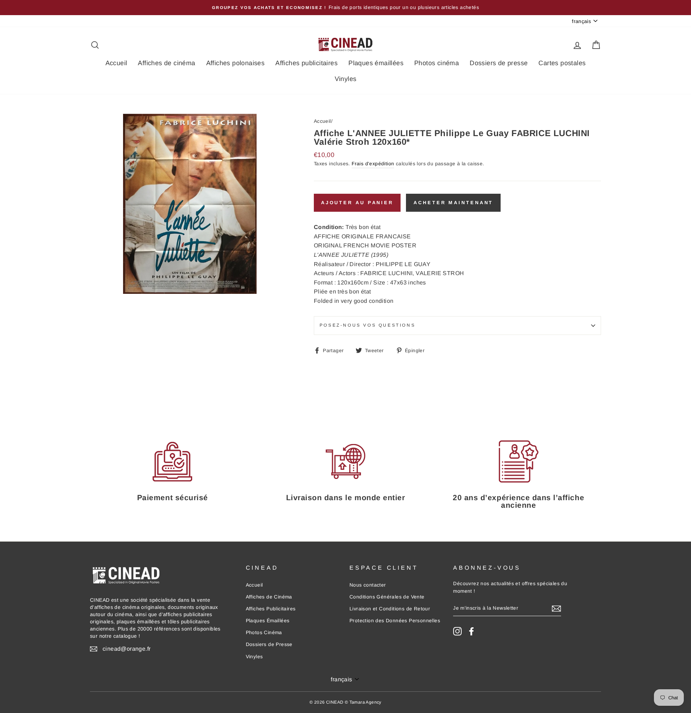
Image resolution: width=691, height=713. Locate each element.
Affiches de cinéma (166, 63)
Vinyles (346, 78)
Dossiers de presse (499, 63)
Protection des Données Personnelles (394, 620)
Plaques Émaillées (268, 620)
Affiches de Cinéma (269, 597)
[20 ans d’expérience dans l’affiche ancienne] (518, 461)
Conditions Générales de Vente (387, 597)
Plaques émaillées (375, 63)
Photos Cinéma (264, 632)
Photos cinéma (436, 63)
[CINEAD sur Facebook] (471, 631)
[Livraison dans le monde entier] (345, 461)
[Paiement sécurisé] (172, 461)
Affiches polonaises (235, 63)
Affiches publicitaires (306, 63)
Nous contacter (367, 585)
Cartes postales (562, 63)
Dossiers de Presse (269, 644)
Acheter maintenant (453, 202)
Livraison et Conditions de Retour (389, 608)
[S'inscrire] (556, 608)
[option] (345, 8)
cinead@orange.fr (126, 649)
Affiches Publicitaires (271, 608)
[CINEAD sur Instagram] (457, 631)
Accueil (116, 63)
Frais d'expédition (373, 163)
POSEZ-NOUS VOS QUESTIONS (367, 325)
